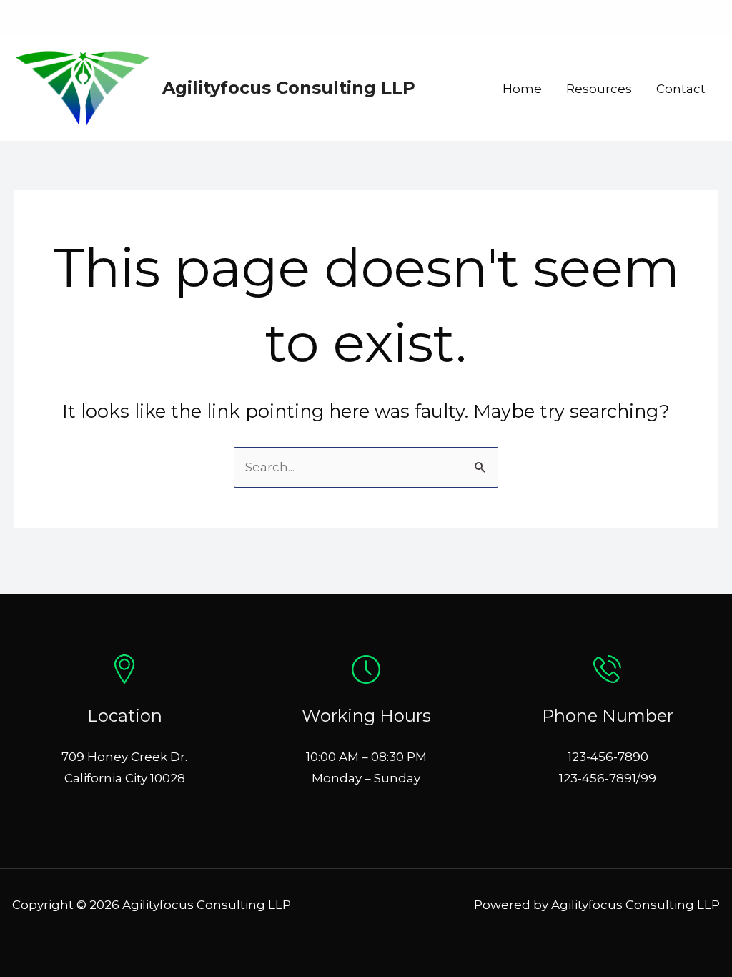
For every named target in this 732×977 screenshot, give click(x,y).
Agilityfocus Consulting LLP (288, 87)
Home (522, 89)
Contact (681, 89)
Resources (599, 89)
